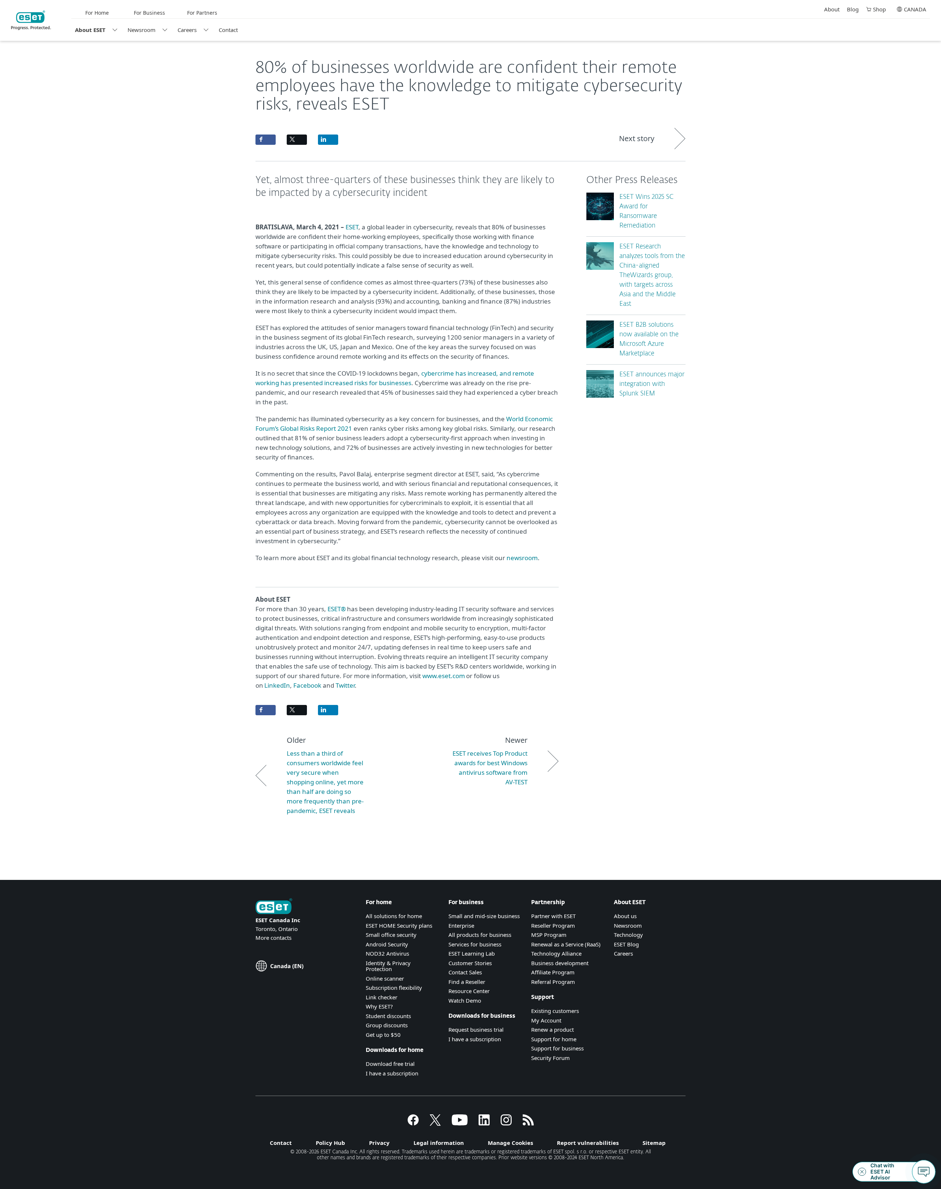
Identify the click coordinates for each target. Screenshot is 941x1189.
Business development (559, 963)
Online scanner (385, 978)
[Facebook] (413, 1123)
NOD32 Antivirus (387, 953)
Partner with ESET (553, 916)
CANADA (915, 9)
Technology (628, 934)
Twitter (345, 685)
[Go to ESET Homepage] (31, 20)
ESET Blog (626, 944)
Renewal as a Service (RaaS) (566, 944)
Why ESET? (379, 1006)
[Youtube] (459, 1123)
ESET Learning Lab (471, 953)
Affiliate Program (553, 972)
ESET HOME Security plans (399, 925)
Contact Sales (465, 972)
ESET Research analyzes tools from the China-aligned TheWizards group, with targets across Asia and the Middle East (652, 275)
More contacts (273, 937)
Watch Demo (464, 1000)
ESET (352, 227)
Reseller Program (553, 925)
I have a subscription (392, 1073)
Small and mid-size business (484, 916)
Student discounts (388, 1016)
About (832, 9)
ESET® (337, 609)
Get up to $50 (383, 1034)
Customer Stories (470, 963)
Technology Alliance (556, 953)
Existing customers (555, 1010)
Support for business (557, 1048)
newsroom (522, 558)
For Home (97, 12)
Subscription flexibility (394, 987)
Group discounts (387, 1025)
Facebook (308, 685)
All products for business (479, 934)
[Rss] (528, 1123)
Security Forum (550, 1057)
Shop (879, 9)
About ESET (90, 29)
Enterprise (461, 925)
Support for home (553, 1039)
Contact (228, 29)
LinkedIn (277, 685)
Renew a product (552, 1029)
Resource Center (469, 991)
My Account (546, 1020)
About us (625, 916)
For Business (149, 12)
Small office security (391, 934)
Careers (187, 29)
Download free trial (390, 1063)
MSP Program (548, 934)
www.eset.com (443, 676)
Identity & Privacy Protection (388, 966)
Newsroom (141, 29)
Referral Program (553, 981)
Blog (853, 9)
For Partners (202, 12)
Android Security (387, 944)
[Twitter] (435, 1123)
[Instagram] (506, 1123)
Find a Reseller (466, 981)
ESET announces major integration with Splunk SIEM (651, 384)
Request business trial (476, 1029)
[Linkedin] (484, 1123)
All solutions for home (394, 916)
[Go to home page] (273, 907)
